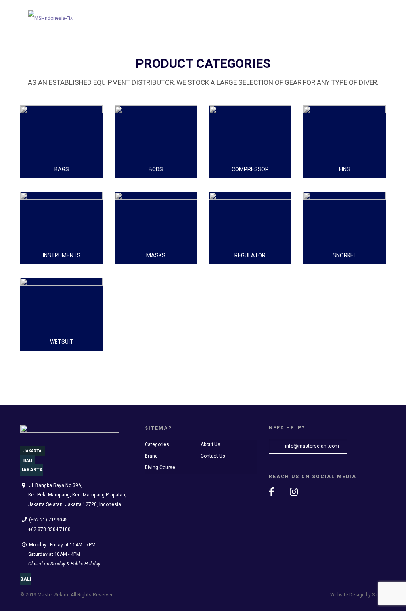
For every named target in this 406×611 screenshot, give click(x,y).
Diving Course (160, 467)
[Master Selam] (50, 16)
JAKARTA (32, 451)
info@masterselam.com (311, 446)
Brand (151, 456)
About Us (210, 444)
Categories (157, 444)
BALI (27, 460)
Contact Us (213, 456)
